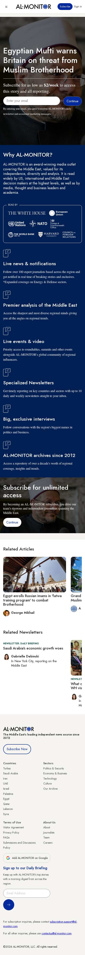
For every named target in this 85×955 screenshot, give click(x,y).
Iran (5, 779)
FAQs (6, 837)
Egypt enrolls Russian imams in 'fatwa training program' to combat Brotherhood (32, 600)
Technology (50, 779)
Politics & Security (53, 768)
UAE (5, 783)
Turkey (7, 768)
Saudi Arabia (10, 773)
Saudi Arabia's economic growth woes (33, 648)
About (46, 827)
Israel (6, 789)
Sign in (78, 6)
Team (46, 837)
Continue (12, 522)
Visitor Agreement (13, 827)
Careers (47, 843)
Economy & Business (55, 773)
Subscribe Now (17, 749)
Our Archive (50, 789)
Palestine (8, 794)
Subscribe (65, 6)
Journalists (48, 833)
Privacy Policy (11, 833)
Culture (47, 783)
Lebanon (8, 809)
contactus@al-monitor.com (57, 933)
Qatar (6, 804)
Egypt (6, 799)
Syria (6, 814)
